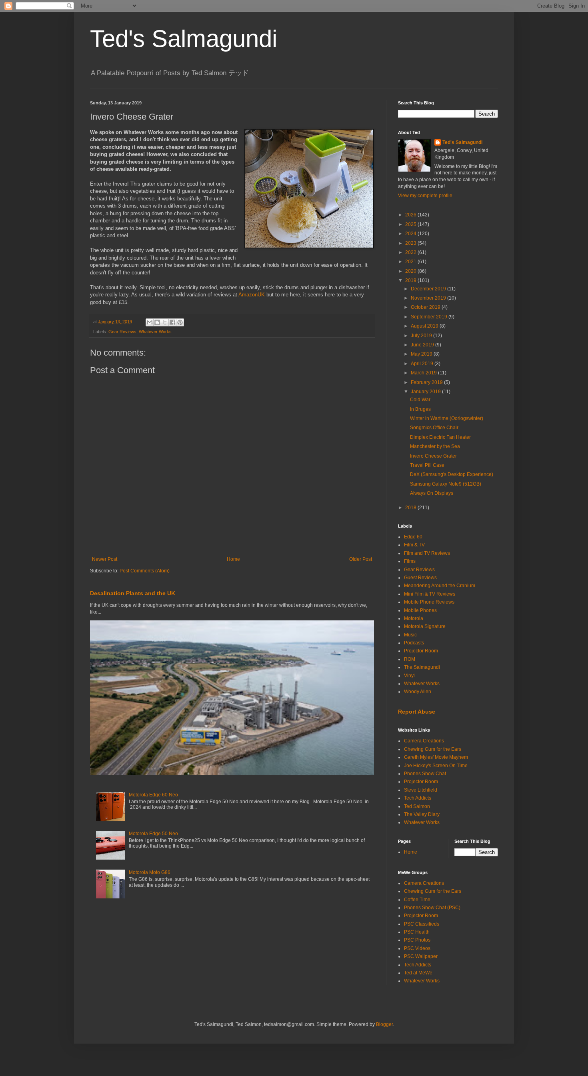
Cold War (420, 399)
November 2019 (429, 298)
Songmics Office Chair (434, 427)
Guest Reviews (420, 577)
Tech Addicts (417, 798)
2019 (411, 280)
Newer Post (104, 559)
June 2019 (423, 345)
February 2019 (427, 382)
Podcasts (414, 643)
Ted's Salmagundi (183, 38)
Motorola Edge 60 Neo (153, 795)
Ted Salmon (417, 806)
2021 (411, 261)
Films (410, 561)
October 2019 (426, 307)
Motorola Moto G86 (149, 872)
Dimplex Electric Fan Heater (440, 437)
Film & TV (414, 545)
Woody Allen (417, 691)
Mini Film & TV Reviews (429, 594)
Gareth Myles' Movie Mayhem (436, 757)
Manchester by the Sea (435, 446)
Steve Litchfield (420, 790)
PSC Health (417, 932)
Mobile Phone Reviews (429, 602)
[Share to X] (165, 322)
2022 (411, 252)
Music (410, 635)
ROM (409, 659)
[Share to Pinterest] (180, 322)
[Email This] (150, 322)
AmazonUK (251, 295)
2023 (411, 243)
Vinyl (409, 675)
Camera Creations (424, 741)
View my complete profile (425, 195)
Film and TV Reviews (427, 553)
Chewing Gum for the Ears (432, 749)
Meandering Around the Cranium (439, 585)
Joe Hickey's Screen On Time (436, 765)
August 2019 (425, 326)
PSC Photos (417, 940)
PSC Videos (417, 948)
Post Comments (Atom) (145, 571)
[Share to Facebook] (172, 322)
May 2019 (422, 354)
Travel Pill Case (427, 465)
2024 (411, 233)
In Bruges (420, 409)
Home (233, 559)
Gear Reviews (122, 331)
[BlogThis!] (157, 322)
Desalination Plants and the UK (132, 593)
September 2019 (429, 317)
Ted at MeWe (418, 973)
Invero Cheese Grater (433, 456)
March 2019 (424, 373)
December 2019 (429, 289)
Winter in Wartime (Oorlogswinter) (446, 418)
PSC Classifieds (421, 924)
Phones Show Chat (425, 773)
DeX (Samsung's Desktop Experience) (451, 474)
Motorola (413, 618)
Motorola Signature (425, 626)
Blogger (384, 1024)
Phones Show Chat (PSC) (432, 907)
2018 (411, 507)
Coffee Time (417, 899)
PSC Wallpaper (421, 956)
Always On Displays (431, 493)
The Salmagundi (422, 667)
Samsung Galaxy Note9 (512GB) (445, 484)
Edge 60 (413, 537)
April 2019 (422, 363)
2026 (411, 215)
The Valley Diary (422, 814)
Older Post (360, 559)
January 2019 (426, 391)
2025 (411, 224)
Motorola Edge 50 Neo (153, 833)
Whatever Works (155, 331)
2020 (411, 271)
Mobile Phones (420, 610)
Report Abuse (416, 711)
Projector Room (421, 651)
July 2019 (422, 335)
